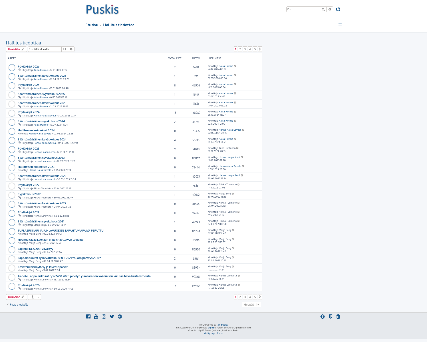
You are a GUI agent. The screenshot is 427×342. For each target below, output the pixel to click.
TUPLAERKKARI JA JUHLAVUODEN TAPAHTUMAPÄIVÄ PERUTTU (60, 230)
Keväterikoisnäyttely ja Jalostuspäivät (43, 267)
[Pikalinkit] (340, 25)
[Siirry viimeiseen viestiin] (235, 66)
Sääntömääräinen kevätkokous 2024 (42, 139)
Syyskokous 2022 (29, 194)
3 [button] (245, 49)
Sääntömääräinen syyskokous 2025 (41, 94)
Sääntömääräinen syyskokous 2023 (41, 157)
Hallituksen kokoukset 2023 (36, 166)
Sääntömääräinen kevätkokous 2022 (42, 203)
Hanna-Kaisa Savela (45, 115)
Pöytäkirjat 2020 (29, 285)
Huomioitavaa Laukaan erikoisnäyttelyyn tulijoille (50, 239)
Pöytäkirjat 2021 (28, 212)
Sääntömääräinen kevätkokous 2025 (42, 103)
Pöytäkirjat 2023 (28, 148)
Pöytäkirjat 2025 (28, 84)
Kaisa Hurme (41, 70)
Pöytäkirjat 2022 (28, 185)
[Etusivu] (102, 9)
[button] (260, 49)
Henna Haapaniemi (44, 152)
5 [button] (255, 49)
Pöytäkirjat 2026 (29, 66)
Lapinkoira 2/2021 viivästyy (35, 248)
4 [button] (250, 49)
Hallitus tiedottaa (23, 43)
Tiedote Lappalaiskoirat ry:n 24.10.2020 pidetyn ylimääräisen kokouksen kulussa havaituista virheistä (84, 276)
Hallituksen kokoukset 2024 (36, 130)
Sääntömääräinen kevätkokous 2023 (42, 176)
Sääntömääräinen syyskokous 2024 (41, 121)
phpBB (211, 327)
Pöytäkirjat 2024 (29, 112)
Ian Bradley (222, 324)
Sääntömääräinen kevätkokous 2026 (42, 75)
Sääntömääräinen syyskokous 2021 (41, 221)
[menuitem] (338, 10)
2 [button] (240, 49)
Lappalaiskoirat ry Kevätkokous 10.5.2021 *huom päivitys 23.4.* (59, 258)
